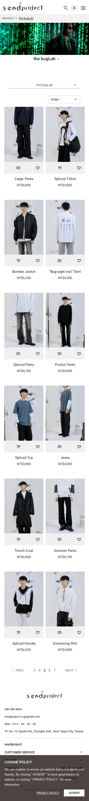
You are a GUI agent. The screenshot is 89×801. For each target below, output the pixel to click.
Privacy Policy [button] (48, 793)
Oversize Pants (65, 551)
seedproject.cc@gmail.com (22, 716)
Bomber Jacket (23, 272)
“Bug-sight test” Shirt (65, 272)
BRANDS (8, 18)
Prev (20, 670)
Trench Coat (24, 551)
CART (74, 8)
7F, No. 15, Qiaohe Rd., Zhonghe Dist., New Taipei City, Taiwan (44, 731)
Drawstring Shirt (65, 643)
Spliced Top (24, 458)
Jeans (65, 458)
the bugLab (22, 6)
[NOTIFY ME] (18, 168)
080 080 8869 (13, 709)
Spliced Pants (23, 365)
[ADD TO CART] (59, 168)
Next (69, 670)
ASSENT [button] (74, 793)
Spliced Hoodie (24, 643)
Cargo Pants (24, 179)
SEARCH (66, 8)
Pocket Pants (65, 365)
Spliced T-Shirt (65, 179)
